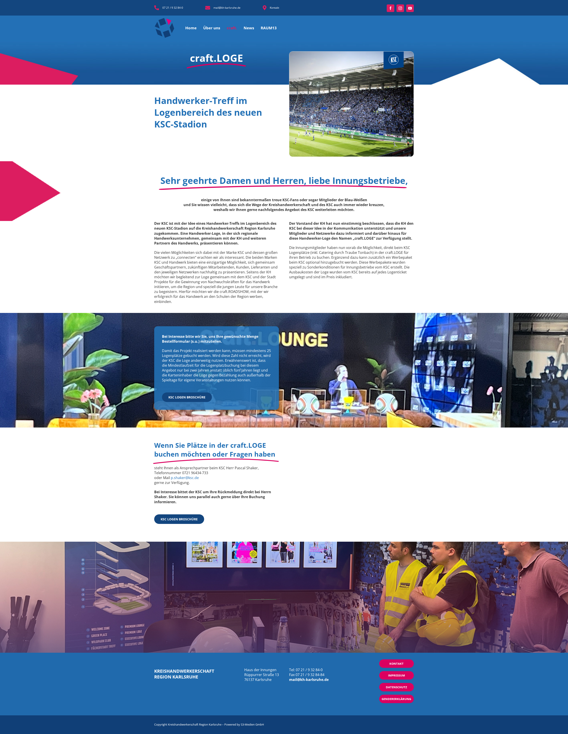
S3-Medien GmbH (252, 724)
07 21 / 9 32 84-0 (172, 8)
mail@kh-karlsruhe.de (227, 8)
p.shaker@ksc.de (185, 477)
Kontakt (274, 8)
